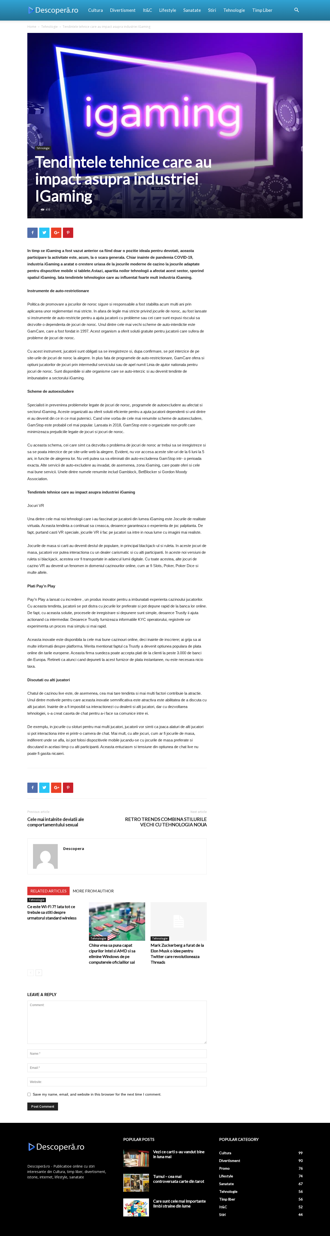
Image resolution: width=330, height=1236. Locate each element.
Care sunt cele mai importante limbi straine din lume (179, 1203)
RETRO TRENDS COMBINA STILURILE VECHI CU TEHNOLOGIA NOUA (166, 822)
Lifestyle (167, 10)
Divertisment (123, 10)
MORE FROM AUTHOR (93, 891)
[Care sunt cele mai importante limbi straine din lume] (136, 1207)
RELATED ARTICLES (48, 891)
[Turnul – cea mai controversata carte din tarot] (136, 1183)
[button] (296, 10)
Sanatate (192, 10)
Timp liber (262, 10)
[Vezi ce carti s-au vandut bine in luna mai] (136, 1158)
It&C (147, 10)
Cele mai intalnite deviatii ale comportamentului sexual (55, 822)
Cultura (95, 10)
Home (31, 26)
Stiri (212, 10)
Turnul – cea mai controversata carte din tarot (178, 1179)
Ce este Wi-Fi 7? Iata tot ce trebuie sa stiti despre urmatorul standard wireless (52, 912)
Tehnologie (234, 10)
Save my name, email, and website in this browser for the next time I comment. (97, 1094)
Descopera (73, 848)
